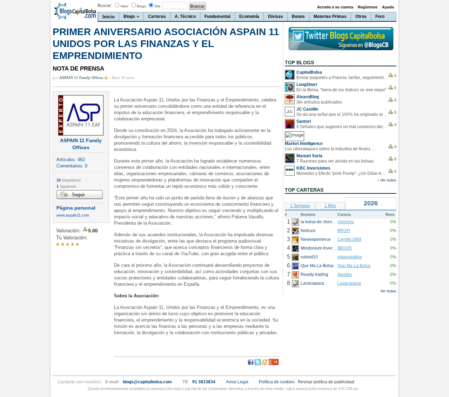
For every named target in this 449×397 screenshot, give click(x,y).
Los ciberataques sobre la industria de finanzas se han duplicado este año (330, 148)
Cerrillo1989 (349, 239)
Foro (379, 16)
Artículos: (70, 159)
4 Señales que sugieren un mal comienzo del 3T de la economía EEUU (342, 126)
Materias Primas (330, 16)
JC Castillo (307, 109)
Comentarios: (71, 165)
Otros (361, 16)
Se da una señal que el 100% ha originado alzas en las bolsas (342, 114)
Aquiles (344, 274)
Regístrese (367, 7)
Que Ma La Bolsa (353, 265)
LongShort (306, 84)
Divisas (275, 16)
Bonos (298, 16)
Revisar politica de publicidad (326, 381)
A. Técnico (185, 16)
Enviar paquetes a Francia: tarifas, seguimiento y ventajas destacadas (342, 77)
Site (157, 6)
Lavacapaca (349, 283)
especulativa (349, 256)
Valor (124, 6)
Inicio (108, 16)
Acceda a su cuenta (335, 7)
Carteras (157, 16)
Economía (249, 16)
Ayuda (388, 7)
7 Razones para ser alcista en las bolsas (335, 161)
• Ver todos (387, 180)
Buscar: (105, 5)
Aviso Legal (237, 381)
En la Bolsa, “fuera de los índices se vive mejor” (341, 89)
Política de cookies (277, 381)
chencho (345, 221)
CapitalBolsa (309, 72)
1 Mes (330, 205)
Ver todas (388, 291)
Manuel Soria (309, 155)
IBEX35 (344, 248)
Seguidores (68, 180)
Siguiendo (66, 186)
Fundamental (217, 16)
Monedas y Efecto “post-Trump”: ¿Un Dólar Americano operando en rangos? (342, 173)
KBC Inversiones (313, 168)
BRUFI (343, 230)
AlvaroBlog (307, 96)
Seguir (78, 194)
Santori (303, 121)
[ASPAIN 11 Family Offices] (80, 115)
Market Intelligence (304, 143)
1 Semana (300, 205)
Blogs (141, 6)
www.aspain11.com (72, 215)
